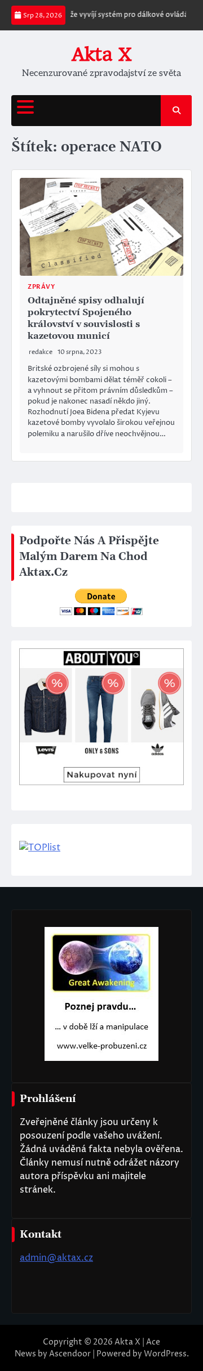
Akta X (101, 54)
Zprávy (41, 287)
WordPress (165, 1353)
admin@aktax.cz (56, 1258)
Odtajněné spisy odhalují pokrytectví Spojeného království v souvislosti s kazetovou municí (86, 318)
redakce (40, 352)
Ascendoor (70, 1353)
